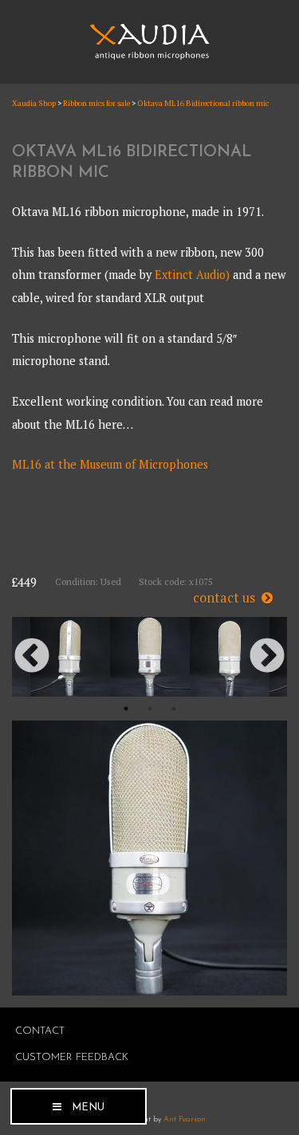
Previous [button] (32, 657)
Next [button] (267, 657)
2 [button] (150, 709)
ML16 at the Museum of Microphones (110, 464)
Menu (88, 1107)
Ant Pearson (184, 1119)
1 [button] (126, 709)
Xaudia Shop (34, 103)
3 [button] (174, 709)
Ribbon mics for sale (96, 103)
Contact (40, 1031)
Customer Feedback (71, 1057)
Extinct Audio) (192, 274)
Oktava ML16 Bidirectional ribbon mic (203, 103)
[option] (150, 657)
